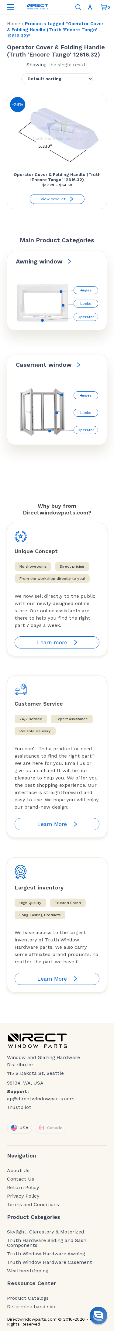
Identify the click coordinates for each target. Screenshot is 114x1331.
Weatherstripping (27, 1270)
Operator (86, 317)
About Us (18, 1170)
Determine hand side (32, 1306)
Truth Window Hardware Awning (46, 1253)
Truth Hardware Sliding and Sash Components (46, 1243)
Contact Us (20, 1179)
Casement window (44, 364)
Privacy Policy (23, 1196)
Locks (85, 303)
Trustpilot (19, 1107)
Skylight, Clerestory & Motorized (45, 1232)
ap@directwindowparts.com (40, 1099)
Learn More (52, 824)
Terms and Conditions (33, 1204)
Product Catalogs (28, 1298)
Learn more (52, 642)
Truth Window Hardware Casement (49, 1262)
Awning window (39, 261)
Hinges (86, 290)
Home (13, 23)
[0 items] (104, 7)
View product (53, 199)
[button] (98, 1315)
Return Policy (23, 1187)
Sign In (91, 7)
